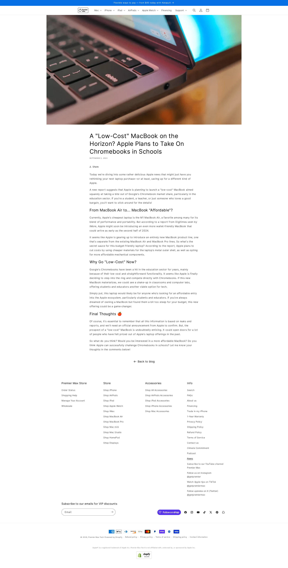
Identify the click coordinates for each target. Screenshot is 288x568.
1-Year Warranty (195, 416)
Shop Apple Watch (113, 406)
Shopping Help (69, 395)
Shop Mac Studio (112, 432)
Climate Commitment (198, 448)
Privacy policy (146, 537)
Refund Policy (194, 432)
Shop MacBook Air (113, 416)
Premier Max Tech (96, 537)
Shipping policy (180, 537)
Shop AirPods (110, 395)
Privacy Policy (194, 422)
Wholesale (67, 406)
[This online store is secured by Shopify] (144, 557)
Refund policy (131, 537)
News (190, 458)
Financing (192, 406)
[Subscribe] (112, 511)
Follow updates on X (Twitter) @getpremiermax (202, 493)
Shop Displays (110, 442)
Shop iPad (108, 400)
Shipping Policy (195, 427)
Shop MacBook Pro (113, 422)
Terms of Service (196, 437)
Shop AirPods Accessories (159, 395)
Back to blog (146, 361)
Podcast (191, 453)
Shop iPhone (110, 390)
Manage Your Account (73, 400)
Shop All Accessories (156, 390)
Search (191, 390)
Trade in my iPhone (197, 411)
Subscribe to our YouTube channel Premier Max (205, 466)
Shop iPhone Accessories (158, 406)
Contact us (193, 442)
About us (191, 400)
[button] (98, 10)
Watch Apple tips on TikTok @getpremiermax (201, 484)
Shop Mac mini (111, 427)
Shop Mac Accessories (157, 411)
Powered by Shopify (113, 537)
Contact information (198, 537)
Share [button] (96, 166)
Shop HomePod (111, 437)
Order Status (68, 390)
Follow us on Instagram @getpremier (199, 475)
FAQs (189, 395)
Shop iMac (108, 411)
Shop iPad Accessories (157, 400)
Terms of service (163, 537)
